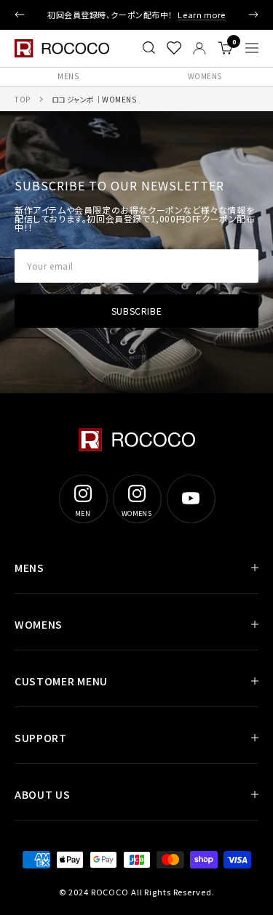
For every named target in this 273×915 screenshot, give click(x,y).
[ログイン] (199, 48)
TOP (23, 99)
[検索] (149, 48)
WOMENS (39, 624)
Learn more (202, 14)
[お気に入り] (174, 48)
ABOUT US (43, 794)
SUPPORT (41, 737)
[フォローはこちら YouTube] (191, 499)
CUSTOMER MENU (61, 681)
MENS (68, 75)
